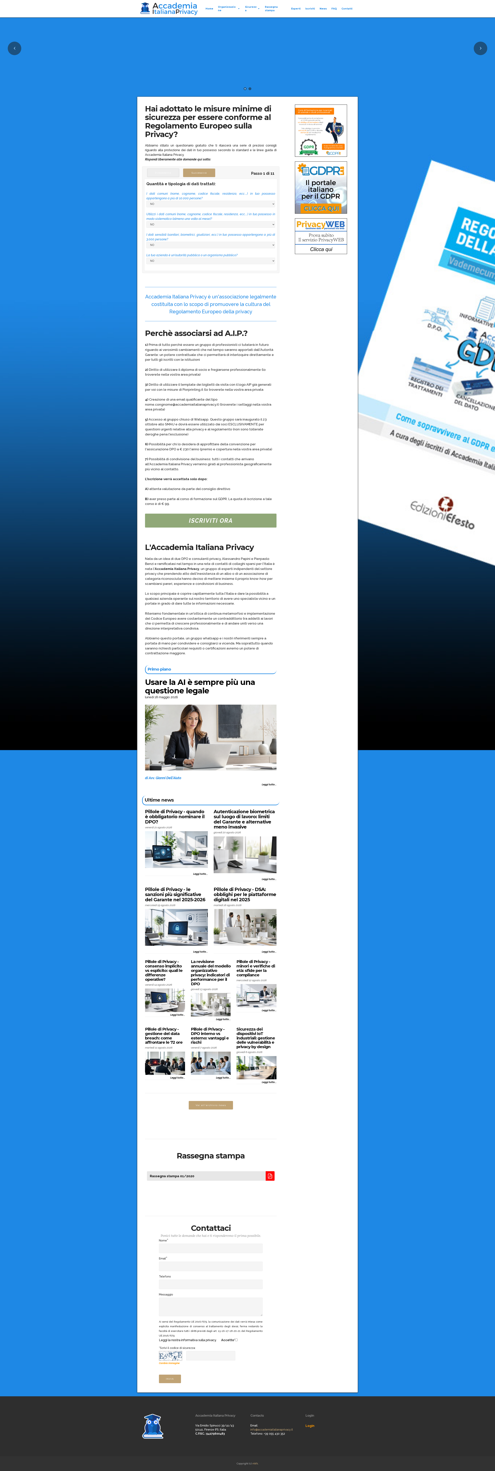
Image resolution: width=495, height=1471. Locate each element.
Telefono (165, 1276)
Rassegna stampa (271, 8)
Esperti (296, 8)
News (323, 8)
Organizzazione (227, 8)
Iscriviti (310, 8)
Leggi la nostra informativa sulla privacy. (188, 1340)
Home (209, 8)
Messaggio (166, 1294)
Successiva (199, 172)
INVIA (170, 1378)
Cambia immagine (169, 1363)
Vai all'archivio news (211, 1105)
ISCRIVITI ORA (211, 520)
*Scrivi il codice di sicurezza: (177, 1347)
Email (162, 1258)
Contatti (346, 8)
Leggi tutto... (269, 784)
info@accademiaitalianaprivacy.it (271, 1429)
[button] (14, 48)
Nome (163, 1240)
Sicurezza (251, 8)
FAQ (334, 8)
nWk (255, 1463)
